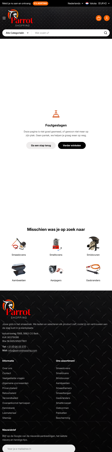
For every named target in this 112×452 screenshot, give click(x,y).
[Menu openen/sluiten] (4, 18)
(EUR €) (98, 3)
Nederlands (74, 3)
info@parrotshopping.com (22, 350)
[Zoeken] (105, 33)
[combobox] (56, 32)
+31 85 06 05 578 (16, 346)
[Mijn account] (107, 18)
